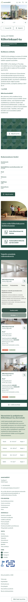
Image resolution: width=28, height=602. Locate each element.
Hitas (2, 509)
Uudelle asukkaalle (6, 519)
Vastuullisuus (4, 540)
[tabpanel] (14, 12)
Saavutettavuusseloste (7, 588)
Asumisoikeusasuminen (7, 501)
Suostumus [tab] (5, 285)
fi (17, 2)
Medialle (3, 544)
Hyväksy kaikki (14, 310)
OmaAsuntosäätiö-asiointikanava (10, 526)
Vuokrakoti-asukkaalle (7, 517)
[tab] (7, 28)
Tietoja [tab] (23, 285)
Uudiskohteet (4, 507)
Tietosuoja (3, 579)
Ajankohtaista (4, 536)
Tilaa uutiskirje (5, 546)
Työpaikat (3, 538)
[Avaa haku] (23, 2)
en (20, 2)
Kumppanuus (4, 542)
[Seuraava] (25, 22)
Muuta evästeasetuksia (7, 591)
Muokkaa (13, 315)
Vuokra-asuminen (5, 503)
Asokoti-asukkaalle (6, 515)
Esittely (3, 534)
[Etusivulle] (5, 2)
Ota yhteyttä (4, 586)
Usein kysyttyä (5, 524)
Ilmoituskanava (5, 584)
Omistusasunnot (5, 505)
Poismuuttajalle (5, 521)
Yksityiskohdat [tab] (14, 285)
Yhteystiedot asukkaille (7, 528)
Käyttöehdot (4, 581)
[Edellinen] (2, 22)
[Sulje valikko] (26, 2)
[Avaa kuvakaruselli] (14, 12)
